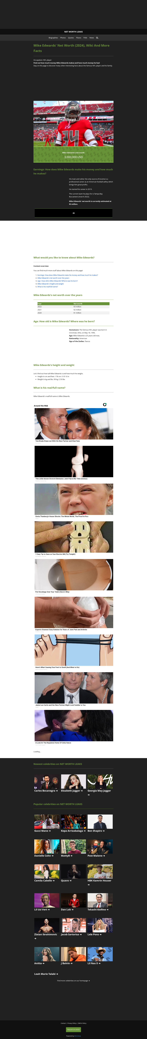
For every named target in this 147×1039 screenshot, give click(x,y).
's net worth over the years (53, 278)
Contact (63, 1023)
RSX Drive (77, 1036)
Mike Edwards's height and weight (51, 284)
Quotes (71, 38)
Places (78, 38)
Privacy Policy (72, 1023)
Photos (63, 38)
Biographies (53, 38)
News (92, 38)
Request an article (73, 1030)
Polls (85, 38)
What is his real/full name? (48, 286)
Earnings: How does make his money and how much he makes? (68, 275)
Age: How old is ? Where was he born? (58, 281)
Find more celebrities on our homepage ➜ (73, 980)
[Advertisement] (74, 14)
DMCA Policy (82, 1023)
